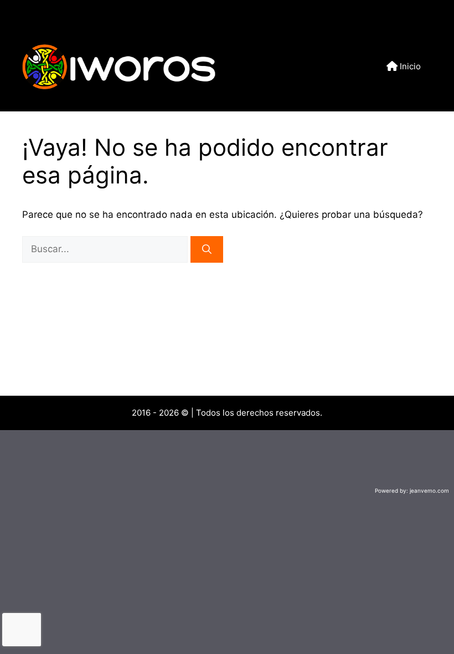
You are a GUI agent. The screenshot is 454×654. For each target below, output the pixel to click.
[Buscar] (206, 249)
